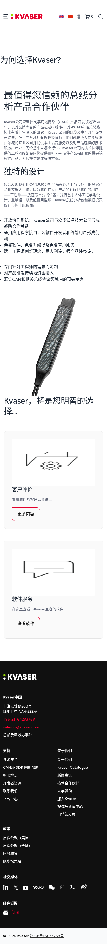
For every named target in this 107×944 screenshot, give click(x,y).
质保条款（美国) (16, 838)
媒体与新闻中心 (70, 806)
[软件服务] (53, 572)
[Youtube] (25, 888)
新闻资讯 (64, 775)
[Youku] (38, 888)
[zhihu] (73, 887)
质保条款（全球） (17, 845)
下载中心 (10, 799)
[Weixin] (52, 887)
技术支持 (10, 760)
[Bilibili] (62, 887)
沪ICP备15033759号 (47, 936)
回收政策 (10, 853)
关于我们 (64, 760)
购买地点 (10, 775)
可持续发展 (66, 814)
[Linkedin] (5, 887)
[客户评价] (53, 462)
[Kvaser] (20, 678)
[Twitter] (15, 887)
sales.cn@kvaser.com (21, 727)
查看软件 (26, 623)
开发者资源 (12, 783)
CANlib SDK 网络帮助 (21, 767)
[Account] (79, 16)
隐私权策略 (12, 861)
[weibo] (84, 887)
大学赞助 (64, 791)
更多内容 (26, 513)
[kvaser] (27, 17)
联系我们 (10, 791)
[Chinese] (70, 16)
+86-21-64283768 (19, 719)
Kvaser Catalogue (72, 767)
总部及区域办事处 (17, 735)
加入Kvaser (66, 799)
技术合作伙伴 (68, 783)
